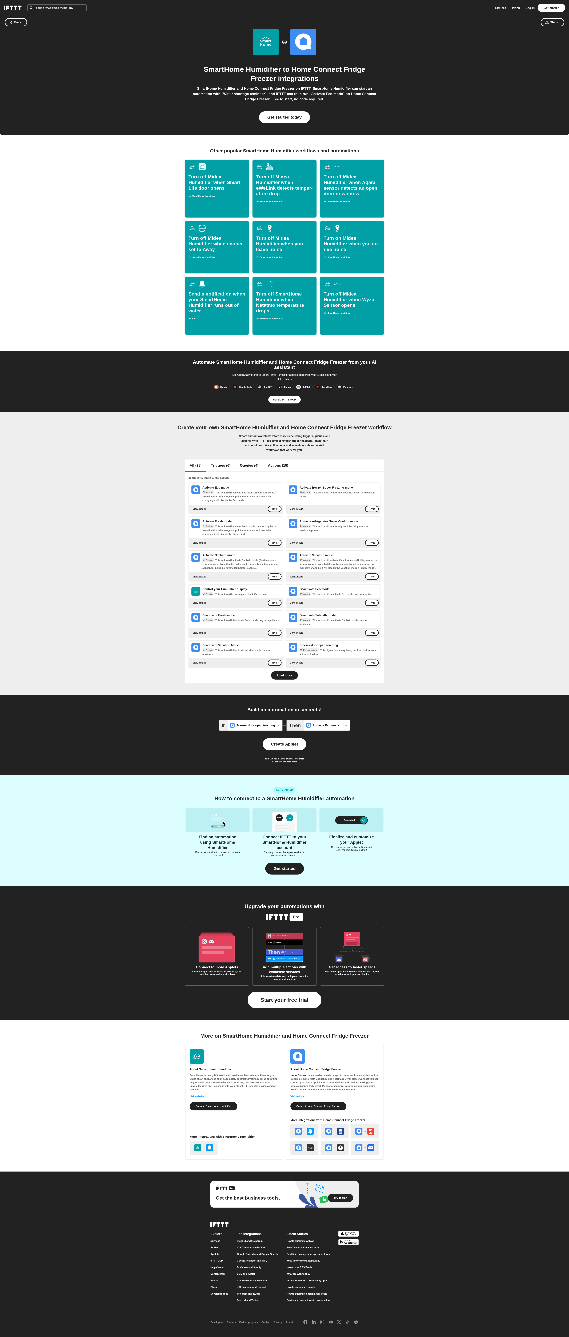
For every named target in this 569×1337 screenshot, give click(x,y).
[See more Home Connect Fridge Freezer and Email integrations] (365, 1148)
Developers (216, 1322)
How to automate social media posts (307, 1293)
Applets (214, 1254)
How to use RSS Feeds (299, 1267)
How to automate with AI (300, 1241)
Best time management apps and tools (308, 1254)
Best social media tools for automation (308, 1300)
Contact (265, 1322)
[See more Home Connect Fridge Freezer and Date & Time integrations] (335, 1148)
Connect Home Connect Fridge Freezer (318, 1106)
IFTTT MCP (216, 1260)
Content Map (217, 1274)
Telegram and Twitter (248, 1293)
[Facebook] (305, 1322)
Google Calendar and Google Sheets (257, 1254)
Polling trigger (310, 650)
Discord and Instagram (250, 1241)
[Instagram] (322, 1322)
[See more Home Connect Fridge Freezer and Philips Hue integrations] (304, 1148)
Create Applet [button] (284, 744)
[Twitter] (339, 1322)
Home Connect (298, 1075)
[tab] (195, 466)
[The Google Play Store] (348, 1242)
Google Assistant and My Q (252, 1260)
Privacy (278, 1322)
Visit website (197, 1096)
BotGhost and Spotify (249, 1267)
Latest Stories (297, 1234)
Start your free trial (284, 1000)
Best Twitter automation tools (303, 1247)
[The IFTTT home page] (12, 8)
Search (214, 1280)
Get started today (284, 117)
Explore (500, 7)
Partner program (248, 1322)
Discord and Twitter (248, 1300)
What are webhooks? (298, 1274)
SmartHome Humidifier (242, 69)
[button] (284, 869)
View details (199, 509)
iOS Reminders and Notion (252, 1280)
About (289, 1322)
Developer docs (219, 1293)
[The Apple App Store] (348, 1234)
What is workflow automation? (303, 1260)
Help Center (217, 1267)
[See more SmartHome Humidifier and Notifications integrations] (204, 1148)
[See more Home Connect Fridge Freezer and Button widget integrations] (365, 1131)
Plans (516, 7)
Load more (284, 675)
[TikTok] (347, 1322)
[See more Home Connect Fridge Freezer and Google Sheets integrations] (335, 1131)
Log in (530, 7)
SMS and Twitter (246, 1274)
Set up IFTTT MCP (284, 399)
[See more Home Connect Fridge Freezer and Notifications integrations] (304, 1131)
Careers (231, 1322)
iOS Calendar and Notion (251, 1247)
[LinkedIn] (314, 1322)
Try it (274, 509)
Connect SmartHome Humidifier (213, 1106)
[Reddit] (356, 1322)
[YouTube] (330, 1322)
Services (215, 1241)
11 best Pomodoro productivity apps (307, 1280)
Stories (214, 1247)
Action (209, 492)
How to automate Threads (301, 1287)
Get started (551, 7)
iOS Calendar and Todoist (251, 1287)
